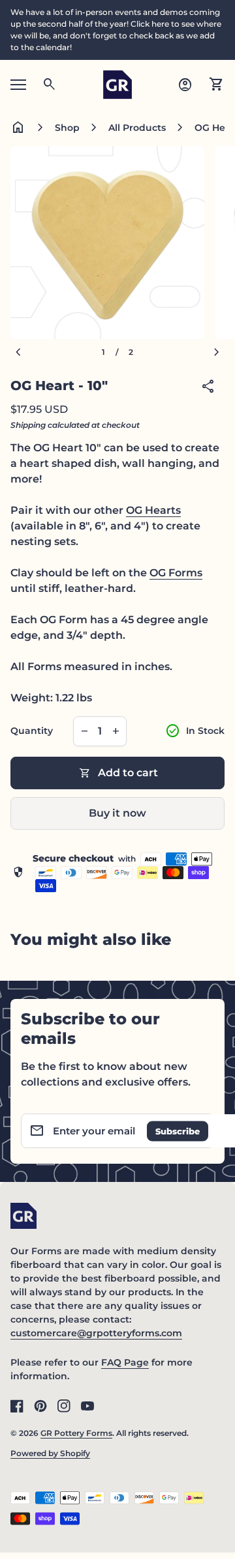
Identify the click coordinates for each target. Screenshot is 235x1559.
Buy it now (117, 813)
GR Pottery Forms (76, 1433)
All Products (137, 127)
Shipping (28, 425)
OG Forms (175, 573)
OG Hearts (153, 510)
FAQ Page (125, 1362)
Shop (67, 127)
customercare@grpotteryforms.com (96, 1333)
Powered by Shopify (50, 1453)
